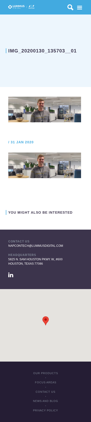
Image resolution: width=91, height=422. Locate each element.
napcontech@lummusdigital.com (35, 245)
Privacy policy (45, 410)
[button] (46, 320)
